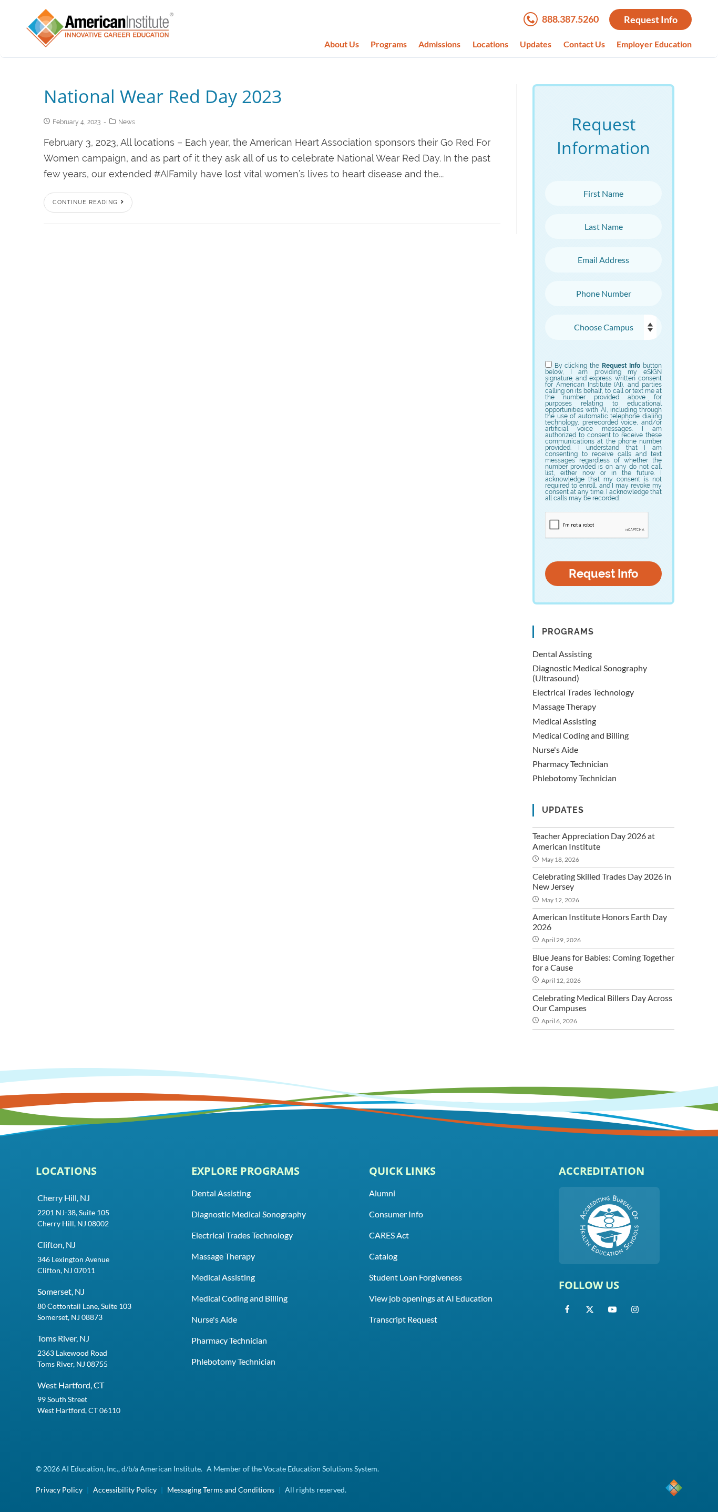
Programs (389, 44)
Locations (490, 44)
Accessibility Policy (125, 1489)
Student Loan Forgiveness (415, 1277)
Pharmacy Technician (570, 764)
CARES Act (389, 1235)
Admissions (439, 44)
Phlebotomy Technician (574, 778)
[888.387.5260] (533, 22)
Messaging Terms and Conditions (220, 1489)
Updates (535, 44)
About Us (341, 44)
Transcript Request (403, 1319)
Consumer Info (396, 1214)
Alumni (382, 1193)
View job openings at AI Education (431, 1298)
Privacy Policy (59, 1489)
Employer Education (654, 44)
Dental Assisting (562, 654)
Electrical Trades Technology (583, 692)
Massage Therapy (564, 706)
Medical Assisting (564, 721)
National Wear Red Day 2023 (163, 96)
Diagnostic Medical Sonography (248, 1214)
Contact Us (584, 44)
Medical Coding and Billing (580, 735)
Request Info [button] (651, 19)
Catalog (383, 1256)
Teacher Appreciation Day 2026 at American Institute (593, 841)
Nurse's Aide (555, 749)
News (126, 122)
